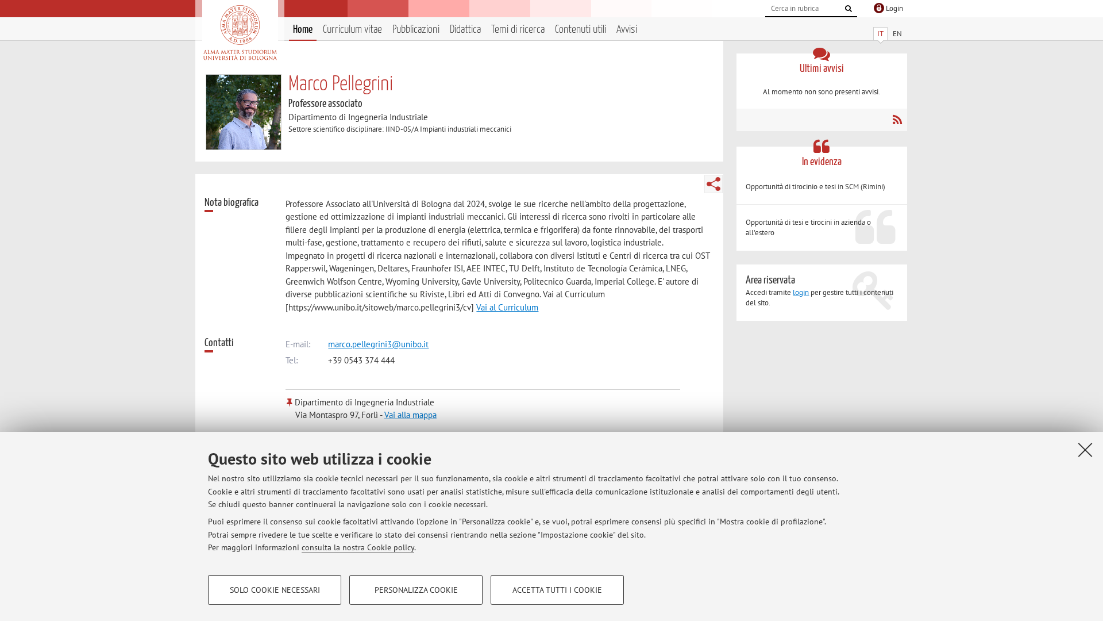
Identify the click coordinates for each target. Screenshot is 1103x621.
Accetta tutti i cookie (557, 590)
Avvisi (626, 29)
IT (880, 34)
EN (897, 34)
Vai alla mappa (410, 414)
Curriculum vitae (352, 29)
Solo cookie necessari (275, 590)
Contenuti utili (580, 29)
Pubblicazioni (415, 29)
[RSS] (897, 119)
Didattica (465, 29)
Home (303, 29)
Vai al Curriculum (507, 307)
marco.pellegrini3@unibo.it (378, 344)
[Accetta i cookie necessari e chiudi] (1085, 449)
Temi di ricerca (518, 29)
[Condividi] (713, 184)
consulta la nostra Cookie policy (358, 547)
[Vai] (848, 8)
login (801, 292)
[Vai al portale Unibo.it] (239, 33)
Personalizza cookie (416, 590)
